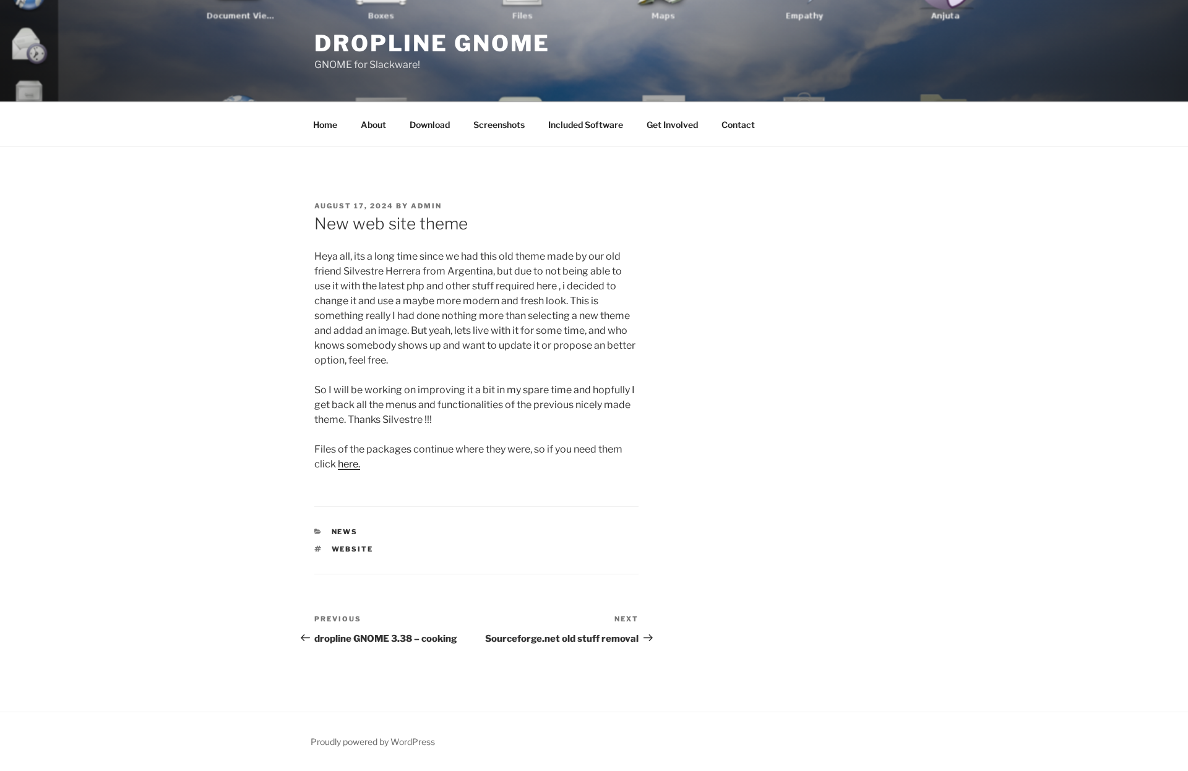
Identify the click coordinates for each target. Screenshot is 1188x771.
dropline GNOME (432, 43)
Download (430, 124)
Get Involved (672, 124)
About (373, 124)
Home (325, 124)
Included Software (585, 124)
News (345, 531)
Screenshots (499, 124)
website (353, 549)
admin (426, 206)
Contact (738, 124)
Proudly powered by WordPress (373, 741)
